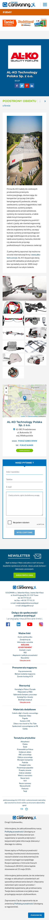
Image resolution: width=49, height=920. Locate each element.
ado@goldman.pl (27, 606)
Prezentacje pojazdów (25, 768)
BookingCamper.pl (25, 700)
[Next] (45, 101)
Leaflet (23, 416)
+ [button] (6, 388)
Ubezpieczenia (25, 660)
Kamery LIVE (25, 721)
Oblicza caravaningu (25, 757)
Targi (25, 791)
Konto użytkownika (25, 637)
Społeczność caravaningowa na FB (25, 726)
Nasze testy (25, 778)
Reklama (25, 645)
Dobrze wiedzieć (25, 773)
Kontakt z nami (25, 650)
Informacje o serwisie (25, 642)
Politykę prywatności (14, 831)
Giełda (25, 729)
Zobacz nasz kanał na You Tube (25, 724)
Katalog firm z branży (25, 697)
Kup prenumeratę (25, 671)
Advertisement (25, 647)
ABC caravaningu (25, 755)
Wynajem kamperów (25, 760)
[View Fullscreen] (6, 398)
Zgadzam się (36, 915)
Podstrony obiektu (19, 101)
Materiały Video (25, 716)
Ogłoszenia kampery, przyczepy (25, 694)
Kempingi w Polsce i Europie (25, 689)
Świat (25, 747)
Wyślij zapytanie (24, 532)
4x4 (25, 781)
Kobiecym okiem (25, 752)
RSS (25, 653)
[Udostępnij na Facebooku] (17, 85)
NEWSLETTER (19, 556)
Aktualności (25, 742)
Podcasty (25, 788)
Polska (25, 744)
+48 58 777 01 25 (28, 600)
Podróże (25, 762)
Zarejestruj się (25, 640)
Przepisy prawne (25, 770)
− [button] (6, 392)
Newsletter (25, 658)
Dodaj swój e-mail (24, 575)
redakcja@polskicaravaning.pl (27, 603)
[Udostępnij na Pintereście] (27, 85)
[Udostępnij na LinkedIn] (32, 85)
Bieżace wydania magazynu (25, 674)
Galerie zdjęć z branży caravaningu (25, 713)
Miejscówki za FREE (25, 692)
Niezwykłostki (25, 786)
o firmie (6, 105)
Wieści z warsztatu (25, 775)
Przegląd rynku (25, 765)
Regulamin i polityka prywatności (25, 655)
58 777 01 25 (26, 598)
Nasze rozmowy (25, 783)
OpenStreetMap (33, 416)
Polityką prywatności (23, 903)
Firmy (7, 12)
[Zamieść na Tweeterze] (22, 85)
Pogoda (25, 718)
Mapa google (24, 450)
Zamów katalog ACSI (25, 676)
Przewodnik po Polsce (25, 749)
